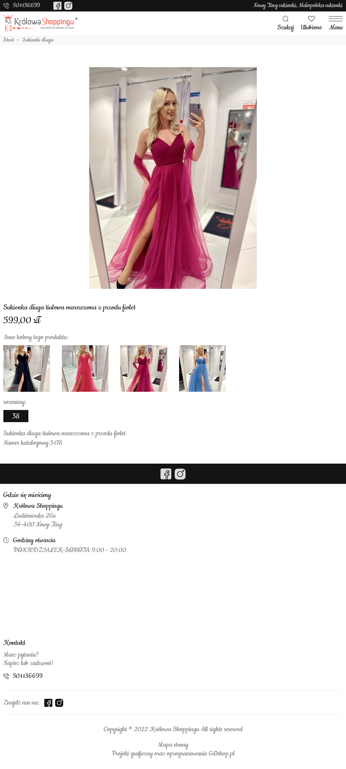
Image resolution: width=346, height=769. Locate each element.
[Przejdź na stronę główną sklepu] (40, 23)
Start (8, 40)
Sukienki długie (38, 40)
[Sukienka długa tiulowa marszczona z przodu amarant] (85, 368)
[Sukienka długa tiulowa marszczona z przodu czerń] (26, 368)
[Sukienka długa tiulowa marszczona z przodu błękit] (202, 368)
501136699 (26, 5)
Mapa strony (173, 745)
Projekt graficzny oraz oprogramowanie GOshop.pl (173, 753)
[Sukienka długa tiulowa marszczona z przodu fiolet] (173, 178)
